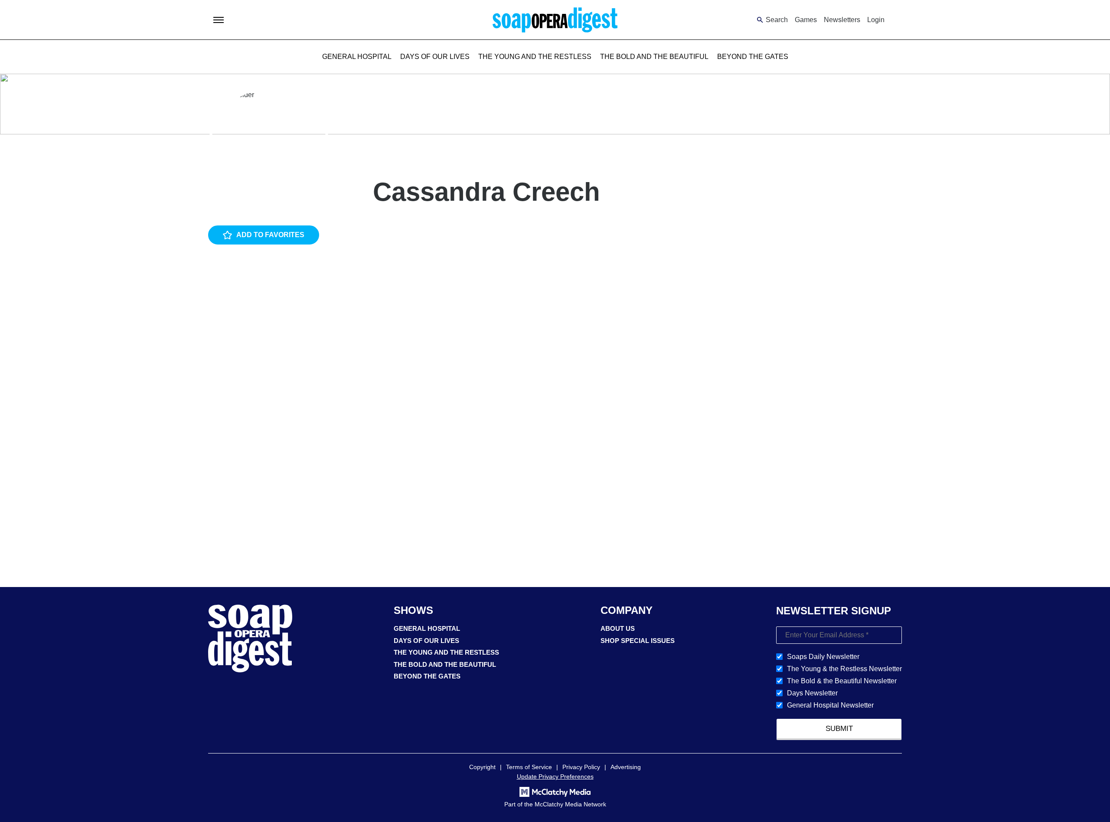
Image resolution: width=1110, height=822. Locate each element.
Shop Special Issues (638, 640)
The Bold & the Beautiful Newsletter (842, 681)
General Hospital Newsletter (830, 705)
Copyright (482, 766)
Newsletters (842, 19)
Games (806, 19)
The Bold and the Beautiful (654, 56)
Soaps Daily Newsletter (823, 656)
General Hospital (357, 56)
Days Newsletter (812, 693)
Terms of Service (529, 766)
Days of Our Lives (435, 56)
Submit (839, 728)
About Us (618, 628)
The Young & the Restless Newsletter (844, 668)
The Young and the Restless (534, 56)
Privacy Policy (581, 766)
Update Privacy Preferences (555, 776)
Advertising (625, 766)
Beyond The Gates (752, 56)
